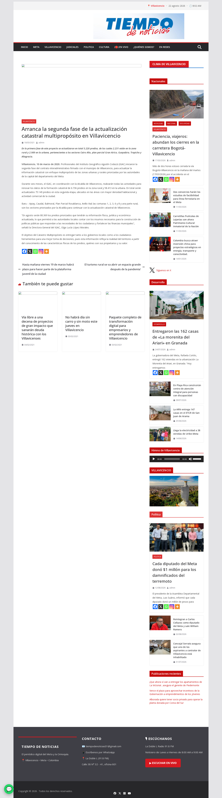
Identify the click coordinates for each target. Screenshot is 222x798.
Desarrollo (159, 324)
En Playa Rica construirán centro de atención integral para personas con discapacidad (187, 390)
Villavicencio (53, 47)
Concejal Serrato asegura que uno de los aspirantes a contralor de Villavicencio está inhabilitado (187, 650)
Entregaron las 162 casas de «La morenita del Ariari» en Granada (175, 337)
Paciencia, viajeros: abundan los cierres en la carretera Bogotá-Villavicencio (175, 145)
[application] (177, 459)
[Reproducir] (153, 459)
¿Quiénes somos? (143, 47)
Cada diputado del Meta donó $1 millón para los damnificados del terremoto (174, 572)
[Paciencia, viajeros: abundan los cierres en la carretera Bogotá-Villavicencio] (177, 104)
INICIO (24, 47)
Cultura (104, 47)
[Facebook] (24, 251)
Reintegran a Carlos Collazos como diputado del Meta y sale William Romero (186, 624)
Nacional (171, 123)
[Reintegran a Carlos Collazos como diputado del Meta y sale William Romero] (160, 627)
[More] (46, 251)
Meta (36, 47)
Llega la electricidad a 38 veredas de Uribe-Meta (186, 432)
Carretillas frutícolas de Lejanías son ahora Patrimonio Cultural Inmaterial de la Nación (186, 221)
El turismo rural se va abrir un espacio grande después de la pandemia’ (113, 267)
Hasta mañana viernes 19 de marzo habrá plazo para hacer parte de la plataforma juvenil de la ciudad (48, 269)
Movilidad (158, 123)
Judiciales (72, 47)
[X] (29, 251)
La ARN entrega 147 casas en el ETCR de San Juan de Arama (186, 413)
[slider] (197, 459)
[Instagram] (41, 251)
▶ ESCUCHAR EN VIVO (163, 763)
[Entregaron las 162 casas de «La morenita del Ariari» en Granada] (177, 305)
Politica (89, 47)
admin (41, 142)
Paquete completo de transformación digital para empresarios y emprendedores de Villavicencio (125, 327)
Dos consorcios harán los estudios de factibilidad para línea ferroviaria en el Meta (186, 197)
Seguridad (185, 123)
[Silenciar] (190, 459)
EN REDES (164, 47)
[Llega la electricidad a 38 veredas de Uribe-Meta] (160, 434)
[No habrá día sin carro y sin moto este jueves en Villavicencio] (81, 294)
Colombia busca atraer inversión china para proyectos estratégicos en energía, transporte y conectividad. (187, 247)
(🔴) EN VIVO (121, 47)
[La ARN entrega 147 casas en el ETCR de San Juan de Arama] (160, 415)
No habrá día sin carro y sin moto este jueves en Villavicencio (81, 323)
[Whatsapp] (35, 251)
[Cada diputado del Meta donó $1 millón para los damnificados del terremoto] (177, 537)
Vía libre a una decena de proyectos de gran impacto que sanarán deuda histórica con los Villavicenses (37, 327)
